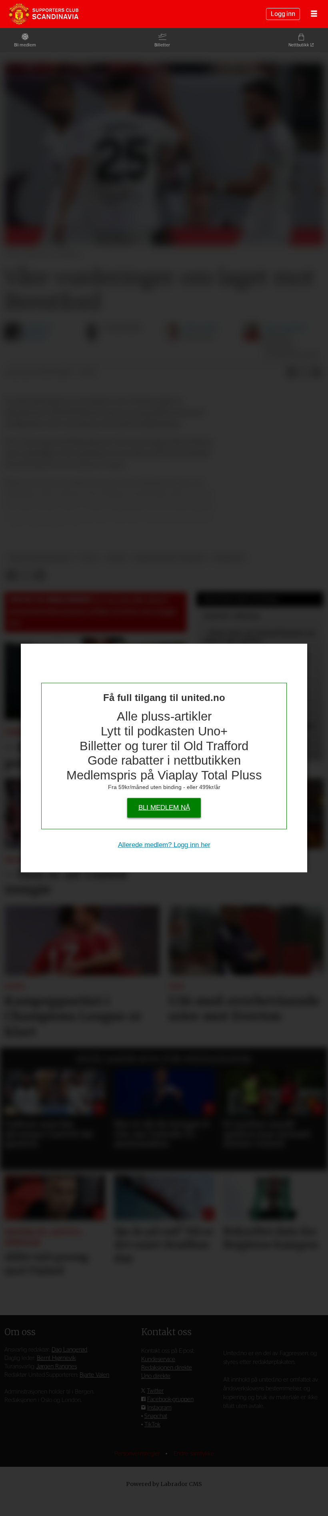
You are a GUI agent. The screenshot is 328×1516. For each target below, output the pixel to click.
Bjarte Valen (94, 1375)
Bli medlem (25, 45)
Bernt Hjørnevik (56, 1358)
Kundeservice (158, 1359)
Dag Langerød (69, 1350)
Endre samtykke (194, 1454)
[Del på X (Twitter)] (304, 373)
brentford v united (170, 558)
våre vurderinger (40, 558)
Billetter (162, 45)
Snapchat (155, 1416)
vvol (88, 558)
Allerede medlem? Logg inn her (164, 845)
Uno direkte (155, 1376)
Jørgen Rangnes (56, 1367)
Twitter (155, 1391)
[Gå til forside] (43, 14)
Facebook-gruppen (170, 1399)
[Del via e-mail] (317, 373)
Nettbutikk (298, 45)
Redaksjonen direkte (166, 1368)
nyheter (229, 558)
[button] (10, 1061)
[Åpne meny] (314, 14)
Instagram (159, 1408)
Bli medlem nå (164, 807)
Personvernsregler (138, 1454)
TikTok (152, 1425)
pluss (116, 558)
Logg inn (283, 14)
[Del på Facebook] (291, 373)
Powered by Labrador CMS (164, 1484)
